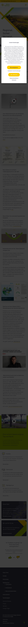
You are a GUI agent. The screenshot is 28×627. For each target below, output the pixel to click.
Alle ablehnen (14, 74)
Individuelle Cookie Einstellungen (14, 70)
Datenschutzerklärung (14, 78)
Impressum (14, 79)
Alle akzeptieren (14, 67)
